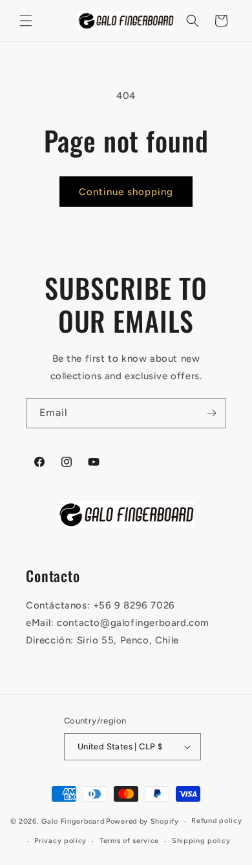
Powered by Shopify (142, 821)
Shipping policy (201, 841)
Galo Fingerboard (72, 821)
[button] (26, 20)
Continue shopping (126, 192)
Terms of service (129, 841)
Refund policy (216, 821)
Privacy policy (60, 841)
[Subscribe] (211, 413)
